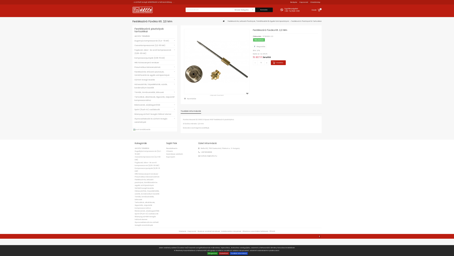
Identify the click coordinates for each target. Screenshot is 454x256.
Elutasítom (224, 253)
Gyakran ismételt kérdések (209, 231)
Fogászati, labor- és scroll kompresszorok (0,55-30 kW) (153, 52)
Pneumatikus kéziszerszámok (147, 67)
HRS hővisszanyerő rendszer (147, 62)
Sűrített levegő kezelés (145, 80)
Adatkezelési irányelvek (231, 231)
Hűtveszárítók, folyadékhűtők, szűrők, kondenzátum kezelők (151, 86)
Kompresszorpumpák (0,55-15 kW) (150, 58)
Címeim (169, 151)
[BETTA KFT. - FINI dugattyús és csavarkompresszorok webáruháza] (142, 10)
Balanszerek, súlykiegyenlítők (147, 105)
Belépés (293, 2)
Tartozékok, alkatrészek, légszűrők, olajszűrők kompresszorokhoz (154, 98)
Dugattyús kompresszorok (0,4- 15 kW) (152, 41)
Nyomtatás (191, 99)
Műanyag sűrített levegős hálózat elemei (153, 114)
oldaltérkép (315, 2)
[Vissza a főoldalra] (224, 21)
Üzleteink (183, 231)
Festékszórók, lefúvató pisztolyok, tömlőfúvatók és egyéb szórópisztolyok (152, 73)
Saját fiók (171, 143)
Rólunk (272, 231)
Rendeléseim (171, 148)
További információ (239, 253)
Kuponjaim (170, 157)
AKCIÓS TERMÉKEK (142, 36)
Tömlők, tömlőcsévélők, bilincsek (149, 92)
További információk (191, 111)
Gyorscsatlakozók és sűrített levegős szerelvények (151, 120)
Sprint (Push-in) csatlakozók (147, 109)
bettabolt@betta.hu (209, 156)
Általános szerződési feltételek (256, 231)
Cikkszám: (257, 36)
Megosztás (260, 46)
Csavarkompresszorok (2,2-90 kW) (150, 45)
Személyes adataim (174, 154)
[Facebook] (319, 236)
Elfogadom (212, 253)
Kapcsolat (192, 231)
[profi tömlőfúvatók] (142, 129)
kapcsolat (304, 2)
